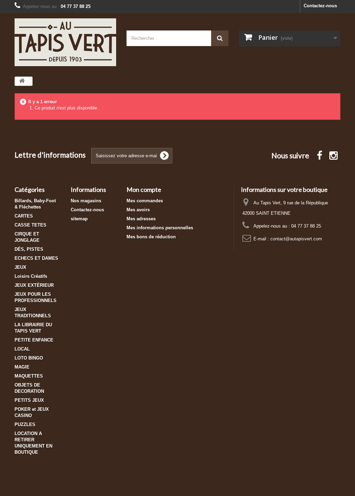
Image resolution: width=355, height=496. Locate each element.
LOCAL (22, 349)
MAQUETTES (29, 376)
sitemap (79, 218)
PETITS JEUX (29, 400)
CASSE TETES (30, 225)
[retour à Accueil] (21, 81)
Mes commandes (145, 200)
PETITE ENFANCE (34, 340)
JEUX (20, 267)
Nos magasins (86, 200)
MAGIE (22, 367)
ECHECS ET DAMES (36, 258)
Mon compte (144, 189)
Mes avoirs (138, 209)
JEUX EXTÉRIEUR (34, 285)
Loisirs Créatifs (31, 276)
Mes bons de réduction (151, 236)
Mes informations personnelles (160, 227)
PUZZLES (25, 424)
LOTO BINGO (29, 358)
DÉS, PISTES (29, 249)
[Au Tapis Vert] (65, 42)
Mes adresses (141, 218)
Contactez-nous (320, 5)
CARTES (24, 216)
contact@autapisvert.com (296, 238)
